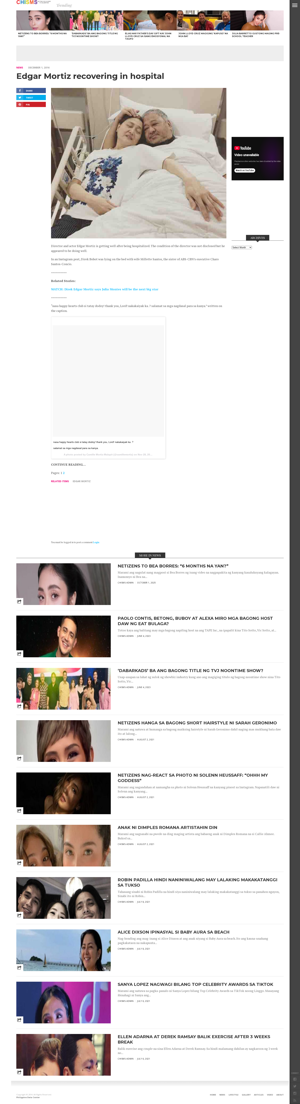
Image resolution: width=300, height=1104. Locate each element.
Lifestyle (233, 1094)
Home (213, 1094)
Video (270, 1094)
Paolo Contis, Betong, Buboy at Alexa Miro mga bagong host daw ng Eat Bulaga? (195, 621)
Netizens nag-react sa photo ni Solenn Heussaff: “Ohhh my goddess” (193, 778)
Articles (259, 1094)
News (19, 67)
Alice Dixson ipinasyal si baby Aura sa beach (174, 932)
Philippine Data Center (28, 1097)
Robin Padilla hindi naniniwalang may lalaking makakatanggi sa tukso (197, 882)
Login (96, 542)
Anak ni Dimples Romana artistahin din (167, 827)
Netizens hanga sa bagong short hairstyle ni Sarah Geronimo (197, 722)
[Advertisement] (150, 53)
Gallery (246, 1094)
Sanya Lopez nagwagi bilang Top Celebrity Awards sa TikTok (195, 984)
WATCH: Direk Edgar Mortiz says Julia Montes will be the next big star (104, 289)
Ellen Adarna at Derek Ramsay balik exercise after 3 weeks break (194, 1039)
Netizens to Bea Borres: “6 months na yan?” (173, 566)
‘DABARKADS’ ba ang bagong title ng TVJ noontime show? (190, 670)
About (280, 1094)
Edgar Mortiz (82, 481)
